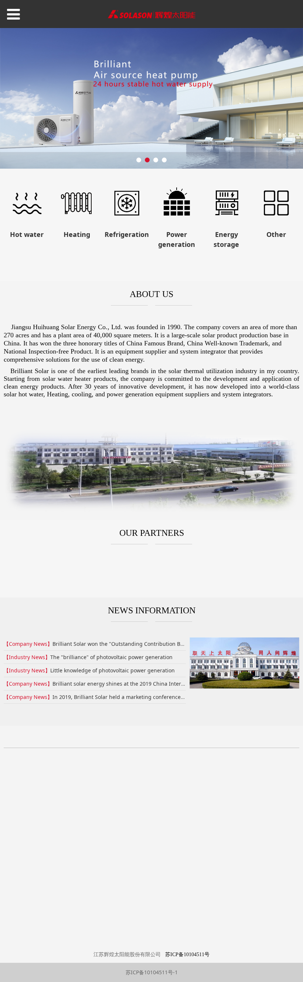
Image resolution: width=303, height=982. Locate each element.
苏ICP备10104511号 (187, 954)
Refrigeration (111, 800)
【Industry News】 (27, 657)
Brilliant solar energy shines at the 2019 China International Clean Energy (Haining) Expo (162, 683)
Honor (157, 812)
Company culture (162, 793)
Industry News (222, 781)
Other (101, 839)
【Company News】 (28, 643)
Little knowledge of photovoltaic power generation (112, 670)
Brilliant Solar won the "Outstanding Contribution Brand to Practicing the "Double (154, 643)
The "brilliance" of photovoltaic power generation (111, 657)
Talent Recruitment (165, 824)
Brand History (168, 805)
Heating (104, 792)
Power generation (107, 812)
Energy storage (103, 827)
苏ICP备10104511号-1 (152, 972)
